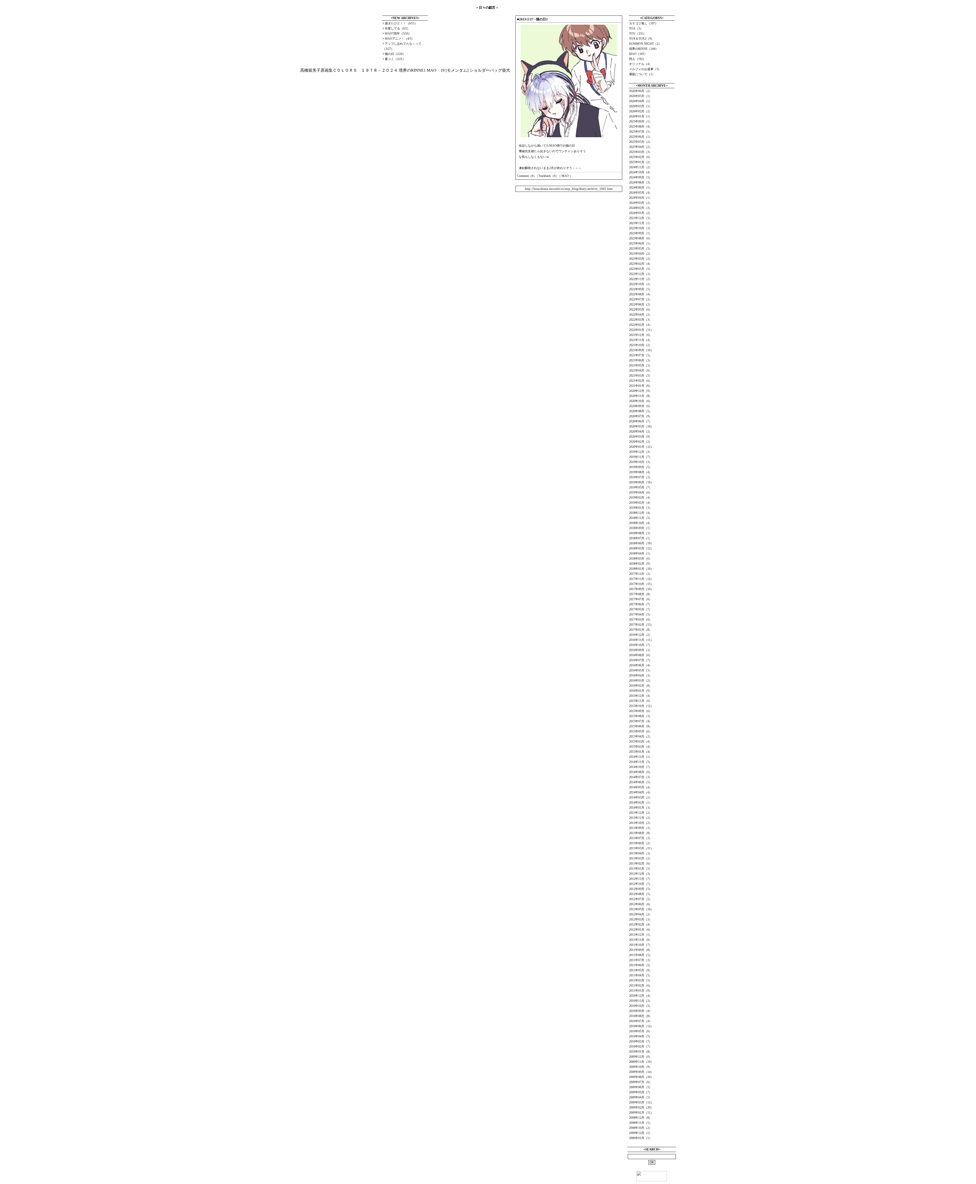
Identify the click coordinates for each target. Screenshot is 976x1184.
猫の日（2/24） (395, 54)
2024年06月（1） (640, 187)
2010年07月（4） (640, 1021)
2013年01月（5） (640, 868)
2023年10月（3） (640, 228)
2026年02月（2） (640, 111)
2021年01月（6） (640, 386)
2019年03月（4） (640, 497)
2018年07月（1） (640, 538)
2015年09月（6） (640, 711)
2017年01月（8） (640, 630)
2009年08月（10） (641, 1077)
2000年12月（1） (640, 1133)
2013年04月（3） (640, 853)
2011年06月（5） (640, 965)
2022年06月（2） (640, 304)
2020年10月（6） (640, 401)
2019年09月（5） (640, 467)
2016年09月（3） (640, 650)
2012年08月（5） (640, 894)
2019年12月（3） (640, 452)
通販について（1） (642, 74)
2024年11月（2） (640, 167)
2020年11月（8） (640, 396)
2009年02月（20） (641, 1107)
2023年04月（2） (640, 253)
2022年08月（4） (640, 294)
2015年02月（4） (640, 746)
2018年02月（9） (640, 563)
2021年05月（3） (640, 365)
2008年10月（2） (640, 1128)
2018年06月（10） (641, 543)
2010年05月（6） (640, 1031)
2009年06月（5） (640, 1087)
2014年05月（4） (640, 787)
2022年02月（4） (640, 325)
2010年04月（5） (640, 1036)
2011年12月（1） (640, 934)
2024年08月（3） (640, 182)
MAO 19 (436, 70)
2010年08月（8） (640, 1016)
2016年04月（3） (640, 675)
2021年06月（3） (640, 360)
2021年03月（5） (640, 375)
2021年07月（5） (640, 355)
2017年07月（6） (640, 599)
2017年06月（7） (640, 604)
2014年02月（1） (640, 802)
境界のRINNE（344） (643, 49)
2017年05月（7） (640, 609)
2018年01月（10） (641, 569)
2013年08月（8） (640, 833)
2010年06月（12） (641, 1026)
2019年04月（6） (640, 492)
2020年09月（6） (640, 406)
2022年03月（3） (640, 319)
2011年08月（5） (640, 955)
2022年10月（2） (640, 284)
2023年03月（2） (640, 258)
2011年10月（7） (640, 945)
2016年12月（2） (640, 635)
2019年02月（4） (640, 502)
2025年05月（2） (640, 142)
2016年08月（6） (640, 655)
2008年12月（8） (640, 1117)
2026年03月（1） (640, 106)
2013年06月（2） (640, 843)
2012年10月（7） (640, 884)
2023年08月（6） (640, 238)
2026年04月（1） (640, 101)
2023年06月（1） (640, 243)
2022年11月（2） (640, 279)
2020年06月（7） (640, 421)
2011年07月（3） (640, 960)
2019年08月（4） (640, 472)
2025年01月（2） (640, 162)
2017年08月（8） (640, 594)
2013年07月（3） (640, 838)
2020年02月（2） (640, 441)
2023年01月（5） (640, 269)
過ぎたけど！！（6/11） (401, 23)
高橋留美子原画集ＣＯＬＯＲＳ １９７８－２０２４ (349, 70)
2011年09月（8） (640, 950)
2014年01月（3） (640, 807)
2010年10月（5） (640, 1006)
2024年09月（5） (640, 177)
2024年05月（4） (640, 192)
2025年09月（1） (640, 121)
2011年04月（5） (640, 975)
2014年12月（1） (640, 757)
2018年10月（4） (640, 523)
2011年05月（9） (640, 970)
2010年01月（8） (640, 1051)
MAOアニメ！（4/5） (399, 38)
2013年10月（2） (640, 823)
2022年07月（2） (640, 299)
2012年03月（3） (640, 919)
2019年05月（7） (640, 487)
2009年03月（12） (641, 1102)
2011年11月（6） (640, 940)
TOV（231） (637, 33)
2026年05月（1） (640, 96)
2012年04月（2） (640, 914)
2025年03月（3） (640, 152)
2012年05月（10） (641, 909)
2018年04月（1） (640, 553)
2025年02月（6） (640, 157)
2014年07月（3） (640, 777)
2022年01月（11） (641, 330)
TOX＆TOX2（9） (641, 38)
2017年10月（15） (641, 584)
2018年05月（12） (641, 548)
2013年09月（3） (640, 828)
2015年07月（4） (640, 721)
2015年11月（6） (640, 701)
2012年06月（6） (640, 904)
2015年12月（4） (640, 696)
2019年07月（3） (640, 477)
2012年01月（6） (640, 929)
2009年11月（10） (641, 1062)
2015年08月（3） (640, 716)
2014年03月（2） (640, 797)
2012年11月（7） (640, 879)
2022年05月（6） (640, 309)
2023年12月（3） (640, 218)
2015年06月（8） (640, 726)
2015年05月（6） (640, 731)
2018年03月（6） (640, 558)
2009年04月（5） (640, 1097)
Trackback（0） (548, 176)
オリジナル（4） (640, 64)
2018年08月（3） (640, 533)
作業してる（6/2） (397, 28)
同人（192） (637, 59)
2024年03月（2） (640, 203)
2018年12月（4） (640, 513)
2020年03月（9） (640, 436)
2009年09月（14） (641, 1072)
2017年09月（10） (641, 589)
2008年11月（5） (640, 1123)
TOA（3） (636, 28)
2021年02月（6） (640, 380)
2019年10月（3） (640, 462)
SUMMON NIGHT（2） (645, 43)
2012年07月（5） (640, 899)
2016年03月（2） (640, 680)
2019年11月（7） (640, 457)
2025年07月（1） (640, 131)
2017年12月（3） (640, 574)
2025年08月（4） (640, 126)
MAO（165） (638, 54)
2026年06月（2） (640, 91)
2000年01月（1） (640, 1138)
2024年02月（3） (640, 208)
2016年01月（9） (640, 691)
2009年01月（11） (641, 1112)
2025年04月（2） (640, 147)
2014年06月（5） (640, 782)
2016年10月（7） (640, 645)
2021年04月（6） (640, 370)
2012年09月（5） (640, 889)
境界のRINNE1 (412, 70)
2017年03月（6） (640, 619)
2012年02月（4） (640, 924)
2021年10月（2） (640, 345)
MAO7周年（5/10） (398, 33)
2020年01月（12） (641, 447)
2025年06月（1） (640, 137)
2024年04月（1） (640, 197)
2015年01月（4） (640, 752)
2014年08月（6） (640, 772)
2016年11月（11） (641, 640)
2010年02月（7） (640, 1046)
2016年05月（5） (640, 670)
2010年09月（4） (640, 1011)
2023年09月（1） (640, 233)
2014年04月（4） (640, 792)
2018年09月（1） (640, 528)
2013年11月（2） (640, 818)
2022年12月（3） (640, 274)
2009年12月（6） (640, 1056)
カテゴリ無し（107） (643, 23)
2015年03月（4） (640, 741)
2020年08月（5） (640, 411)
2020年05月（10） (641, 426)
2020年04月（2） (640, 431)
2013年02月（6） (640, 863)
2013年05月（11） (641, 848)
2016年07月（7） (640, 660)
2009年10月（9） (640, 1067)
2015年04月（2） (640, 736)
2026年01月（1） (640, 116)
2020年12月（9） (640, 391)
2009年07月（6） (640, 1082)
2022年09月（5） (640, 289)
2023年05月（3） (640, 248)
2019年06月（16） (641, 482)
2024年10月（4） (640, 172)
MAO (565, 176)
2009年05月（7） (640, 1092)
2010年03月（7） (640, 1041)
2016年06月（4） (640, 665)
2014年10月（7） (640, 767)
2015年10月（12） (641, 706)
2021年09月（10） (641, 350)
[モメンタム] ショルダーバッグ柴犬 (478, 70)
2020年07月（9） (640, 416)
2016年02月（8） (640, 685)
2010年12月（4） (640, 995)
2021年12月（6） (640, 335)
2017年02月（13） (641, 624)
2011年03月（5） (640, 980)
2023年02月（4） (640, 264)
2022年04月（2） (640, 314)
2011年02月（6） (640, 985)
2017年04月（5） (640, 614)
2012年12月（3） (640, 873)
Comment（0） (526, 176)
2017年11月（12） (641, 579)
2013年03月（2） (640, 858)
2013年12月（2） (640, 812)
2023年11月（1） (640, 223)
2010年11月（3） (640, 1001)
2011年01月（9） (640, 990)
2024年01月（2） (640, 213)
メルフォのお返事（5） (645, 69)
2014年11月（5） (640, 762)
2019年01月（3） (640, 508)
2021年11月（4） (640, 340)
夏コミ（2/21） (395, 59)
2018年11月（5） (640, 518)
